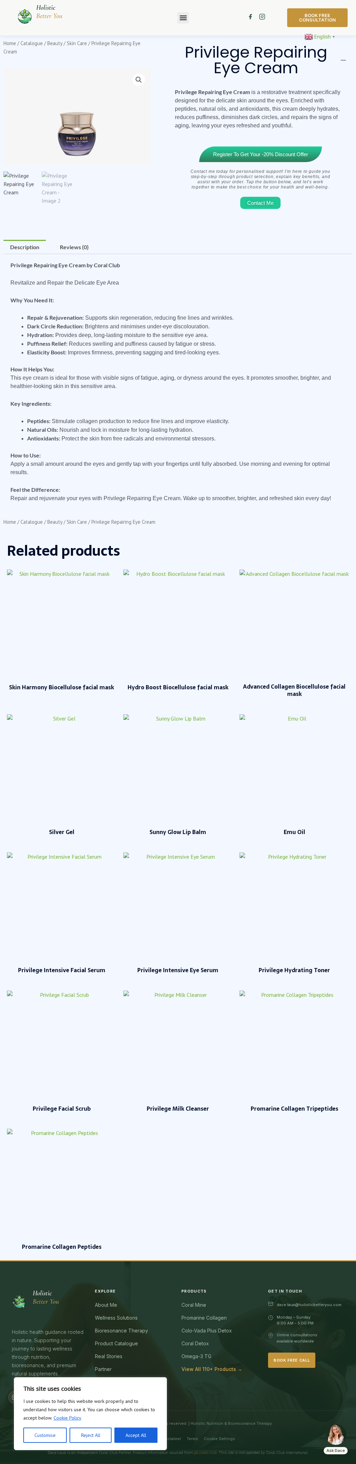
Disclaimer (171, 1438)
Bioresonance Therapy (121, 1330)
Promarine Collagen (204, 1318)
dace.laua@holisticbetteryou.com (309, 1304)
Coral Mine (193, 1305)
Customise (45, 1435)
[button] (183, 18)
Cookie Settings (219, 1438)
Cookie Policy (67, 1418)
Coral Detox (195, 1343)
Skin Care (77, 43)
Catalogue (32, 43)
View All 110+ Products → (211, 1369)
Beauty (54, 43)
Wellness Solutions (116, 1318)
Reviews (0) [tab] (74, 247)
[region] (90, 1413)
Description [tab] (24, 247)
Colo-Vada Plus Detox (206, 1330)
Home (9, 43)
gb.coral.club (205, 1452)
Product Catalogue (116, 1343)
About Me (106, 1305)
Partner (103, 1369)
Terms (192, 1438)
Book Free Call (292, 1360)
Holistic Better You (49, 11)
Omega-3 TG (196, 1356)
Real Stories (108, 1356)
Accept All (136, 1435)
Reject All (90, 1435)
